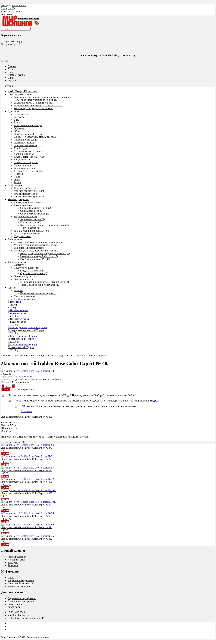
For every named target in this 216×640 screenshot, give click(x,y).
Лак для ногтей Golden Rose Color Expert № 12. (26, 482)
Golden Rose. (26, 376)
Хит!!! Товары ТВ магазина (22, 91)
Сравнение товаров (11, 11)
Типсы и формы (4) (30, 228)
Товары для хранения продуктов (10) (40, 284)
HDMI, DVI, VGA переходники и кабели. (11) (45, 253)
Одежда (12, 287)
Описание (26, 411)
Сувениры (13, 111)
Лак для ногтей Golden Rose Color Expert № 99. (26, 527)
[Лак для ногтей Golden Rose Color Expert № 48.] (27, 371)
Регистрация (19, 5)
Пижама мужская (17, 321)
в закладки (17, 389)
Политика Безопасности (21, 583)
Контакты (6, 14)
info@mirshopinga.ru (18, 615)
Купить (5, 453)
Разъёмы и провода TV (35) (35, 259)
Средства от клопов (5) (32, 270)
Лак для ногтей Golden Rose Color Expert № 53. (26, 470)
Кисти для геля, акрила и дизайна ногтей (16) (44, 225)
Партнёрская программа (21, 601)
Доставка (13, 80)
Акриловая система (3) (32, 219)
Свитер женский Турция (21, 338)
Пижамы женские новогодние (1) (38, 293)
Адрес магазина (16, 74)
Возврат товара (16, 604)
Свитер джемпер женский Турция (26, 330)
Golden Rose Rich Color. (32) (35, 213)
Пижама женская (17, 313)
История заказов (16, 559)
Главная (5, 355)
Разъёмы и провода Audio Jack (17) (39, 256)
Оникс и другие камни (20, 94)
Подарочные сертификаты (22, 598)
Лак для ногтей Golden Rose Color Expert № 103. (27, 493)
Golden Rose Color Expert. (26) (36, 208)
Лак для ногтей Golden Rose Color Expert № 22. (26, 459)
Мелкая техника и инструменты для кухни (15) (45, 282)
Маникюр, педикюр (18, 199)
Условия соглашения (19, 586)
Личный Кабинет (17, 556)
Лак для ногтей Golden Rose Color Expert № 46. (26, 538)
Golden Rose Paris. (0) (31, 210)
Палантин (13, 304)
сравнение (28, 389)
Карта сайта (14, 607)
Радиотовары (15, 239)
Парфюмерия (15, 185)
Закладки (13, 562)
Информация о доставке (21, 580)
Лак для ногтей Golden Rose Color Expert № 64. (26, 447)
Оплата (11, 77)
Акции (11, 69)
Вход (4, 5)
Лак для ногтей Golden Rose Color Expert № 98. (26, 516)
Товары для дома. (17, 262)
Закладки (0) (8, 8)
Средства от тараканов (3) (34, 273)
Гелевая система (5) (30, 222)
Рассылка (13, 565)
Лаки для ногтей (45, 355)
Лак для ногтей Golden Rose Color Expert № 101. (27, 504)
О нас (11, 72)
